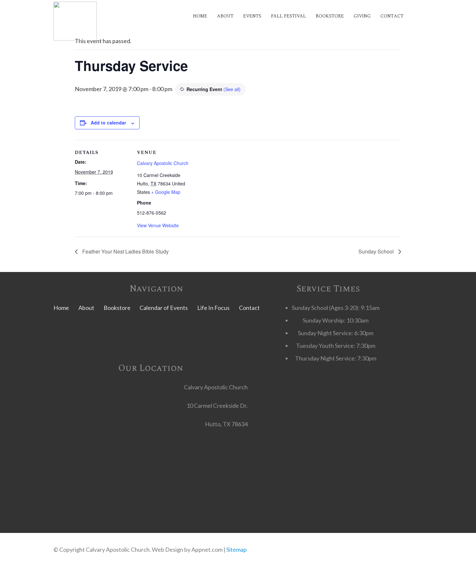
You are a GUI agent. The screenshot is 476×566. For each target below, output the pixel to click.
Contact (249, 307)
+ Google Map (165, 192)
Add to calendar (108, 122)
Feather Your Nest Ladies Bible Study (125, 251)
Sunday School (376, 251)
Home (61, 307)
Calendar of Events (164, 307)
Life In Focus (213, 307)
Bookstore (117, 307)
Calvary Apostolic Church (162, 163)
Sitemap (236, 549)
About (86, 307)
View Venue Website (158, 225)
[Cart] (415, 16)
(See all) (232, 89)
